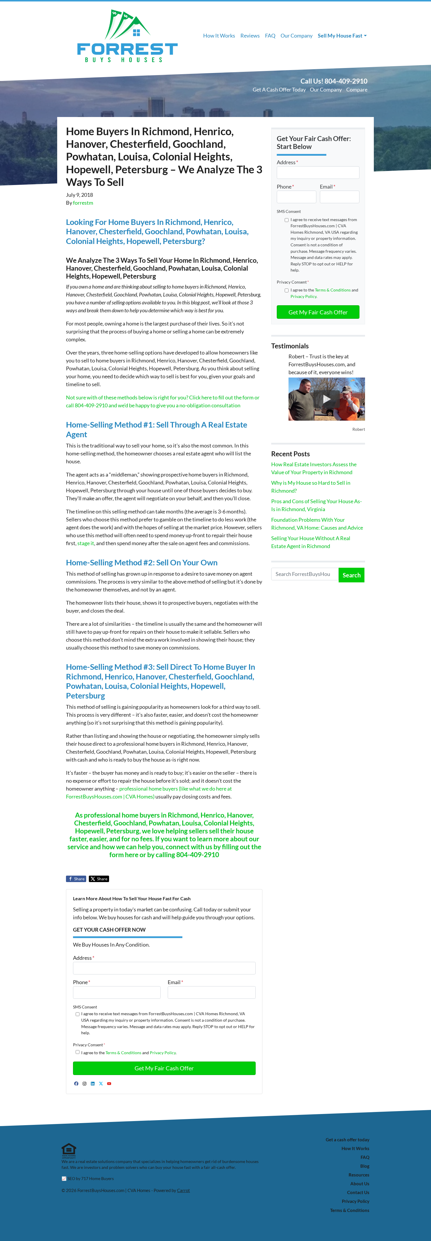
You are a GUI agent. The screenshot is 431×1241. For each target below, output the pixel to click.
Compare (356, 89)
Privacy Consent (89, 1044)
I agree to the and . (129, 1052)
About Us (359, 1183)
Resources (359, 1174)
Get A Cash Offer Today (279, 89)
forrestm (83, 202)
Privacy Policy (163, 1052)
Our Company (297, 35)
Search (352, 575)
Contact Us (358, 1192)
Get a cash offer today (347, 1139)
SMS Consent (85, 1006)
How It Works (219, 35)
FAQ (270, 35)
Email (175, 982)
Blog (364, 1166)
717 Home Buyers (97, 1178)
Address (83, 958)
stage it (85, 543)
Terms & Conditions (123, 1052)
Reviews (250, 35)
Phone (81, 982)
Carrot (183, 1190)
